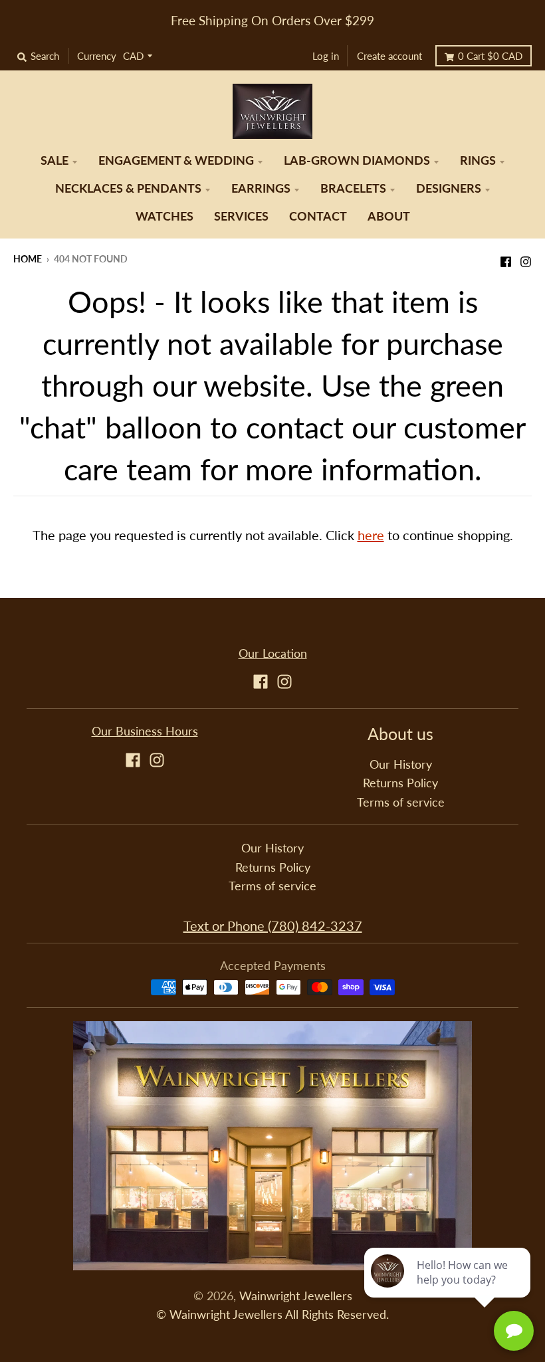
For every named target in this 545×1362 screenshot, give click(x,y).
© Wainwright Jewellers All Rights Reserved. (272, 1314)
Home (27, 258)
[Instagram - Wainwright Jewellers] (526, 258)
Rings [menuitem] (478, 160)
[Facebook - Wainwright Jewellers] (506, 258)
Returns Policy (400, 783)
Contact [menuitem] (318, 216)
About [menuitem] (389, 216)
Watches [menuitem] (164, 216)
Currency (96, 56)
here (371, 535)
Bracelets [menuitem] (353, 188)
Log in (325, 56)
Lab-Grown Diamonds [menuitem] (357, 160)
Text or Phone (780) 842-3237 (272, 925)
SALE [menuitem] (54, 160)
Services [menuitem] (241, 216)
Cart (490, 56)
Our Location (273, 653)
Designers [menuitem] (448, 188)
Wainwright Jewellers (295, 1296)
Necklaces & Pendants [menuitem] (128, 188)
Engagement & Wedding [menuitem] (176, 160)
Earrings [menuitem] (260, 188)
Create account (389, 56)
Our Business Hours (145, 731)
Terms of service (401, 802)
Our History (401, 764)
